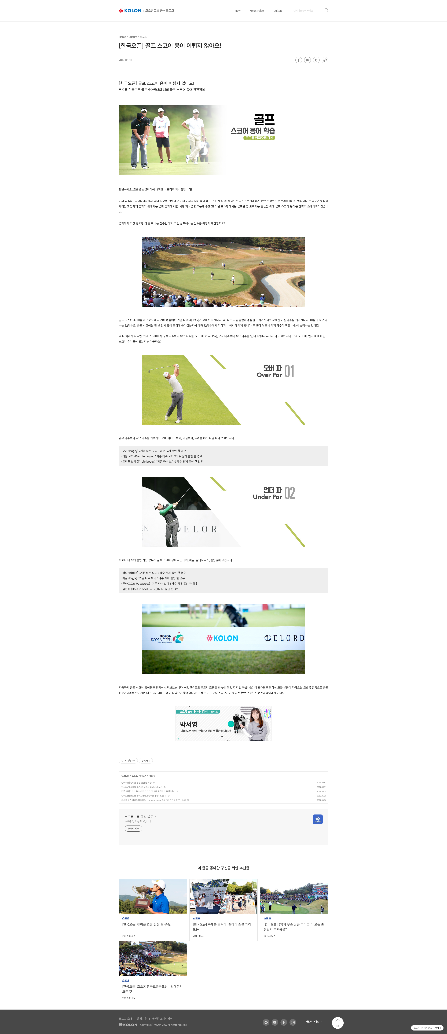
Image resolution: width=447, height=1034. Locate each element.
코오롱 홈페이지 (266, 1022)
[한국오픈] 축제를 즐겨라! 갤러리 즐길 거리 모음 (141, 786)
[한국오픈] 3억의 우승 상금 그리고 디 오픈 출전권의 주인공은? (148, 791)
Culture (278, 10)
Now (237, 10)
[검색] (325, 10)
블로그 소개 (126, 1018)
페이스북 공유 (298, 60)
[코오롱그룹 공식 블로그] (146, 10)
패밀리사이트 (312, 1021)
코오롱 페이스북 (283, 1022)
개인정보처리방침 (162, 1018)
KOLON (128, 1024)
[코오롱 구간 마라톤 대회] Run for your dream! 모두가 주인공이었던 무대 (153, 799)
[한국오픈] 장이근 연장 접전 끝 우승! (136, 782)
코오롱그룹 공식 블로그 (140, 816)
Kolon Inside (257, 10)
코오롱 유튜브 (275, 1022)
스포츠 (143, 37)
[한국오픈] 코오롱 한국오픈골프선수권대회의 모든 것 (143, 795)
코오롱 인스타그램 (292, 1022)
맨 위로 (338, 1023)
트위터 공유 (316, 60)
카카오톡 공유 (307, 60)
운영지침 (142, 1018)
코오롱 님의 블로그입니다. (138, 821)
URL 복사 (325, 60)
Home (122, 37)
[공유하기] (129, 760)
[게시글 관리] (134, 760)
